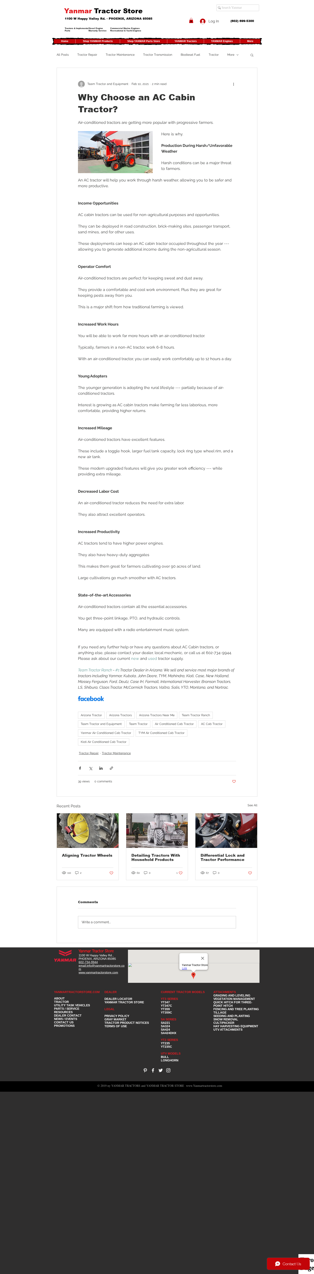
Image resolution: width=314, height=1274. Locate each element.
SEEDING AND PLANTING (231, 1016)
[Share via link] (111, 768)
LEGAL (109, 1009)
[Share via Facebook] (80, 768)
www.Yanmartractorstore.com (204, 1086)
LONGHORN (169, 1060)
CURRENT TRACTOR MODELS (183, 992)
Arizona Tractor (91, 715)
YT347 (165, 1002)
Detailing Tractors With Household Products (155, 857)
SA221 (165, 1022)
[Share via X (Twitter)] (90, 768)
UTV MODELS (170, 1053)
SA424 (165, 1029)
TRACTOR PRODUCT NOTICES (126, 1022)
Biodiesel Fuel (190, 54)
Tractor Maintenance (120, 54)
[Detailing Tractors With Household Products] (157, 830)
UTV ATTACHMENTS (227, 1029)
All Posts (63, 54)
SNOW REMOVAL (225, 1019)
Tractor (214, 54)
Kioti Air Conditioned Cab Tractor (103, 742)
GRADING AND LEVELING (231, 995)
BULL (165, 1057)
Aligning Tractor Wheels (87, 855)
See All (252, 805)
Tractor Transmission (157, 54)
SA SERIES (168, 1019)
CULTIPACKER (223, 1022)
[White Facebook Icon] (153, 1070)
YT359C (166, 1012)
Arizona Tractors (120, 715)
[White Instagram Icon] (168, 1070)
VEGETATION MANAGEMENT (234, 999)
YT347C (166, 1005)
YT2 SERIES (169, 1040)
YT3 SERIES (169, 999)
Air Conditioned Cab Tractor (174, 724)
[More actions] (233, 84)
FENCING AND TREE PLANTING (236, 1009)
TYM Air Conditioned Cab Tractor (161, 733)
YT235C (166, 1046)
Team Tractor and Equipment (101, 724)
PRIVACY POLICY (116, 1016)
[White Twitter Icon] (160, 1070)
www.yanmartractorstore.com (98, 972)
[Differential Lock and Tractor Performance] (226, 830)
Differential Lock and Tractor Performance (223, 857)
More (230, 54)
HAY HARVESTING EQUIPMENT (235, 1026)
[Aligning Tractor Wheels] (88, 830)
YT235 (165, 1043)
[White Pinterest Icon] (145, 1070)
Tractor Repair (87, 54)
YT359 (165, 1009)
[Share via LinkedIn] (101, 768)
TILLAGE (219, 1012)
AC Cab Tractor (212, 724)
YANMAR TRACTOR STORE (124, 1002)
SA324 (165, 1026)
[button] (191, 20)
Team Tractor (138, 724)
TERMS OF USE (115, 1026)
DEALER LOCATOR (118, 999)
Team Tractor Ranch (196, 715)
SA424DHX (168, 1033)
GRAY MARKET (115, 1019)
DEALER (110, 992)
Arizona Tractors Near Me (157, 715)
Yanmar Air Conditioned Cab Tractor (106, 733)
